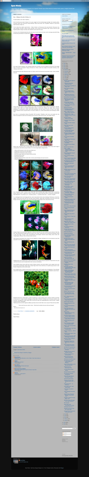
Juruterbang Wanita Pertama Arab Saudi (22, 365)
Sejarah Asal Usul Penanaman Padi (68, 367)
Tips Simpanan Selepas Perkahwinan (68, 374)
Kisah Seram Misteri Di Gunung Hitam (68, 177)
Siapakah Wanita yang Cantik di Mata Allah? (69, 170)
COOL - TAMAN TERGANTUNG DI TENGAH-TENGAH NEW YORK (69, 150)
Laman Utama (65, 15)
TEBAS (16, 361)
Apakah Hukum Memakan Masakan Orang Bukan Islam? (69, 395)
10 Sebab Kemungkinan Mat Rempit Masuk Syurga (69, 200)
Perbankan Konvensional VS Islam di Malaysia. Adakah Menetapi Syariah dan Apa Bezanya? (68, 56)
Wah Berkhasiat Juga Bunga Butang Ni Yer (69, 189)
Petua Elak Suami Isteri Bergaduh (68, 126)
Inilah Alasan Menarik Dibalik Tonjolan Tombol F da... (69, 255)
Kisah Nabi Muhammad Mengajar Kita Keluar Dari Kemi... (69, 309)
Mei (65, 414)
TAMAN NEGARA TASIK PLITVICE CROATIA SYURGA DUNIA (68, 283)
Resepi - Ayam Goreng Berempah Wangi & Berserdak (68, 40)
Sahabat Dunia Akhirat (68, 233)
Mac (65, 417)
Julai (65, 77)
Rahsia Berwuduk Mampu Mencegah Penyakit (69, 376)
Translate (71, 21)
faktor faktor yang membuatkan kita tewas (69, 405)
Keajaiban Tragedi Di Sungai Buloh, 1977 (69, 398)
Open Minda (16, 5)
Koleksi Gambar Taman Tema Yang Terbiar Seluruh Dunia (70, 274)
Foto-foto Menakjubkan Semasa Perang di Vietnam (69, 250)
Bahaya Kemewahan (68, 107)
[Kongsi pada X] (41, 311)
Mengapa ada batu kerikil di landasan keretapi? (69, 352)
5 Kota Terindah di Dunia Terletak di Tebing (69, 195)
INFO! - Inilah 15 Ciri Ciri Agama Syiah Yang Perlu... (69, 112)
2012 (64, 422)
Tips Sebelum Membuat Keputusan (68, 227)
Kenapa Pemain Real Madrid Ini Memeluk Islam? (69, 412)
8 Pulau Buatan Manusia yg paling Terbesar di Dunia (69, 318)
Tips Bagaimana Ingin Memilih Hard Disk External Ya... (70, 161)
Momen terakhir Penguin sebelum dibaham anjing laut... (69, 91)
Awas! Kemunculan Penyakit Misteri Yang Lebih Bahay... (69, 245)
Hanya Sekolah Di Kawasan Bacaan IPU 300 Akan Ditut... (69, 211)
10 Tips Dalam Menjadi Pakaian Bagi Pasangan (69, 103)
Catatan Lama (55, 347)
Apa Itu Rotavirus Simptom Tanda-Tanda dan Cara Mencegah (68, 47)
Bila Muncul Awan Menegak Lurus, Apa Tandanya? (69, 401)
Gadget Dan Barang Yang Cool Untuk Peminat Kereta (69, 277)
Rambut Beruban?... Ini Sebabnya (68, 384)
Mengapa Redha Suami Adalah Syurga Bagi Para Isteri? (69, 239)
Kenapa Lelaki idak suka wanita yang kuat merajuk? (69, 230)
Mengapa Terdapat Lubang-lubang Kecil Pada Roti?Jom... (69, 134)
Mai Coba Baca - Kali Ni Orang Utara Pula (68, 187)
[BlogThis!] (40, 311)
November (66, 71)
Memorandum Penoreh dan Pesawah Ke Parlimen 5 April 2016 (25, 369)
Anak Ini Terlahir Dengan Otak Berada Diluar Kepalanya (70, 159)
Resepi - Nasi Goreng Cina (69, 291)
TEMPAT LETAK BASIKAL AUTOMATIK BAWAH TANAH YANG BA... (69, 271)
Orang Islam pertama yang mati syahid (69, 105)
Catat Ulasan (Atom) (21, 349)
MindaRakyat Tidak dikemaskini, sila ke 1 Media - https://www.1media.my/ (28, 358)
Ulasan (65, 435)
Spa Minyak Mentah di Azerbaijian (68, 142)
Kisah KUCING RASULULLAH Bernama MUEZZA (69, 365)
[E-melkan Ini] (39, 311)
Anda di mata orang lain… (69, 301)
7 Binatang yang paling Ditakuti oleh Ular (68, 84)
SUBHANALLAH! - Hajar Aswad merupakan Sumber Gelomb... (69, 115)
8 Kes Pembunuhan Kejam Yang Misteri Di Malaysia (69, 345)
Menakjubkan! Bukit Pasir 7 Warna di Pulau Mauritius (69, 95)
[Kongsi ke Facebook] (42, 311)
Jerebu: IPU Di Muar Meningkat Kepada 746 (69, 258)
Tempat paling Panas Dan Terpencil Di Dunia (69, 253)
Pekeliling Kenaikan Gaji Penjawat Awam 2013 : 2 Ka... (69, 381)
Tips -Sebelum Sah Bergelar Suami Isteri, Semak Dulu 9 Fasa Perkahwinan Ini (68, 27)
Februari (66, 418)
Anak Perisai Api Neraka (68, 378)
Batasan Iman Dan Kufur (69, 146)
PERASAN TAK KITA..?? (68, 406)
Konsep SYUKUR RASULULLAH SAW (68, 118)
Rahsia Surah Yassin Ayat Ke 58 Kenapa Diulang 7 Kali (69, 179)
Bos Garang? (66, 402)
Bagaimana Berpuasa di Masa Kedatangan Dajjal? (68, 50)
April (65, 415)
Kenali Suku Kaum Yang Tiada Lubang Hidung (70, 329)
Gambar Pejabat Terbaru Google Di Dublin (69, 128)
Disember (66, 69)
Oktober (66, 72)
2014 (64, 66)
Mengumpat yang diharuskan (69, 359)
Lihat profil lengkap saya (23, 461)
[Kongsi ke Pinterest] (43, 311)
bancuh (16, 372)
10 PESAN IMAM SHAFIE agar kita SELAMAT (69, 131)
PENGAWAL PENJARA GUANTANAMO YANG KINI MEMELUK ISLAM (69, 267)
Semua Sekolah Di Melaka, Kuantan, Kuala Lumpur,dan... (69, 235)
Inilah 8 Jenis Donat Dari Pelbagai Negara (69, 219)
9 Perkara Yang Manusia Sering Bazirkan (69, 354)
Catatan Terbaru (17, 347)
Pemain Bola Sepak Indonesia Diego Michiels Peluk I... (70, 299)
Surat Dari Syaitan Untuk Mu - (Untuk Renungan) (70, 287)
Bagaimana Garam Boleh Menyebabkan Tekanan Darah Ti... (69, 99)
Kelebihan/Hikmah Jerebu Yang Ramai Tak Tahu (69, 202)
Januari (65, 420)
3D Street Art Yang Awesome (69, 347)
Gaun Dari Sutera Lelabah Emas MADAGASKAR (69, 323)
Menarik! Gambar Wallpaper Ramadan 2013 (69, 339)
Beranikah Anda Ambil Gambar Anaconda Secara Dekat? (69, 280)
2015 (64, 65)
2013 (64, 68)
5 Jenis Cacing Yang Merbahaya (68, 184)
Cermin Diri (66, 204)
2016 (64, 63)
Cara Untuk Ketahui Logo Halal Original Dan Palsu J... (69, 293)
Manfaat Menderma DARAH (69, 371)
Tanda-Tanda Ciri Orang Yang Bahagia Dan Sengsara (70, 174)
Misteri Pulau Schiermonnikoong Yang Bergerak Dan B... (69, 312)
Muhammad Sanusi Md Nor (20, 368)
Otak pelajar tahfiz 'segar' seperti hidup (69, 387)
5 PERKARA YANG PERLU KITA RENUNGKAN (69, 109)
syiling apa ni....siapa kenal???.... (20, 373)
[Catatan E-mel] (37, 311)
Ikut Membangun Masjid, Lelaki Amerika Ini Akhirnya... (69, 361)
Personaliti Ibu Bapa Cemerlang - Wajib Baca (69, 192)
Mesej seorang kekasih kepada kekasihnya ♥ (68, 357)
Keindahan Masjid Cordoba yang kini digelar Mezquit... (69, 316)
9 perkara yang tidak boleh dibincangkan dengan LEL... (69, 166)
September (66, 74)
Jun (65, 79)
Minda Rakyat (17, 357)
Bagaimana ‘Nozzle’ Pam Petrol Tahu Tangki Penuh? (69, 222)
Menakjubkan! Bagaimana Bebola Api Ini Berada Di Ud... (69, 342)
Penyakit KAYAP (65, 33)
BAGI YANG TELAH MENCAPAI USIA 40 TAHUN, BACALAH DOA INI (68, 36)
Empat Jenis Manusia (68, 231)
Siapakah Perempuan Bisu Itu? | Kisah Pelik (69, 409)
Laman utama (36, 347)
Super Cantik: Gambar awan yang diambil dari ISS (69, 182)
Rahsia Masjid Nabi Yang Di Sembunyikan (69, 153)
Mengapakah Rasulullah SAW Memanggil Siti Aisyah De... (69, 336)
